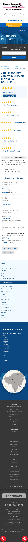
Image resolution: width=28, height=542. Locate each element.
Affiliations (4, 312)
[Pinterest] (11, 486)
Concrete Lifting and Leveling (14, 411)
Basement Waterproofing (14, 406)
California (6, 348)
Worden (4, 242)
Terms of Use (13, 531)
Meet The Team (5, 291)
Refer (2, 315)
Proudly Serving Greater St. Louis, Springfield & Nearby (14, 15)
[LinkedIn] (19, 486)
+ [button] (23, 387)
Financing (4, 304)
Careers (3, 270)
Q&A (2, 273)
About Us (4, 263)
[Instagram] (17, 486)
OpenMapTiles (10, 392)
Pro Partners (4, 302)
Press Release (5, 318)
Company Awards (6, 289)
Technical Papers (6, 310)
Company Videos (6, 286)
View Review (6, 189)
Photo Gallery (5, 297)
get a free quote (14, 495)
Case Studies (5, 307)
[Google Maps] (8, 486)
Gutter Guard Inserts (14, 417)
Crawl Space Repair (14, 414)
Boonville (6, 341)
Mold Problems (14, 419)
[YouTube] (15, 486)
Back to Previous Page (10, 248)
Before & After (5, 299)
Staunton (5, 222)
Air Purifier (14, 422)
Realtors (14, 424)
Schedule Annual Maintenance (15, 25)
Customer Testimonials (7, 278)
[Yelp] (6, 486)
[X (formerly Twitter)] (22, 486)
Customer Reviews (6, 282)
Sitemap (20, 531)
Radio (3, 294)
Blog (2, 276)
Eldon (5, 355)
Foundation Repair (14, 409)
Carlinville (5, 192)
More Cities (5, 360)
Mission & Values (6, 268)
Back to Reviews (8, 253)
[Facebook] (13, 486)
